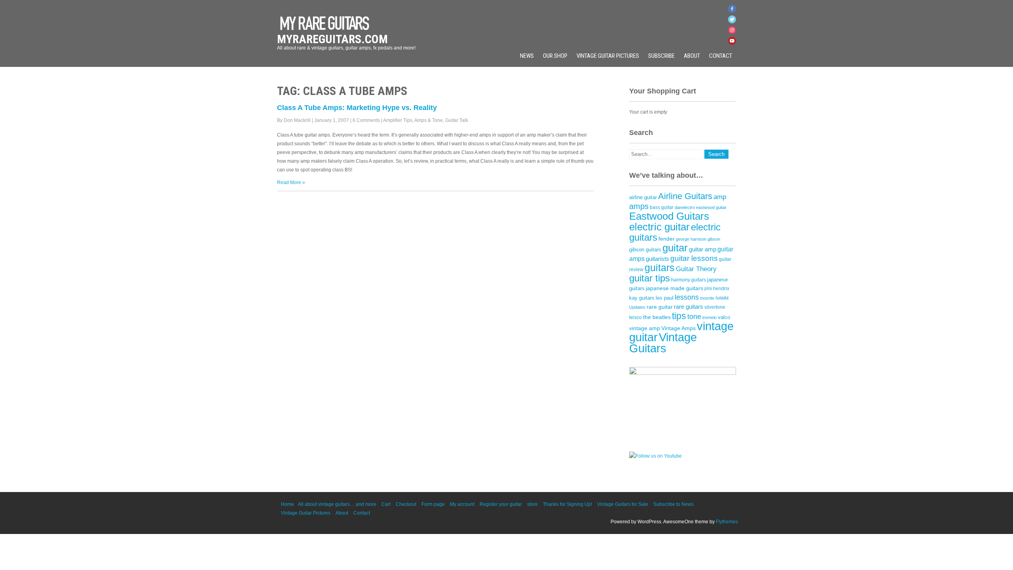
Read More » (291, 182)
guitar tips (649, 278)
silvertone (714, 307)
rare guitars (688, 306)
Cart (386, 504)
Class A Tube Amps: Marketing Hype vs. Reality (357, 108)
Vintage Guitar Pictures (608, 55)
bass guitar (661, 207)
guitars (660, 267)
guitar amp (702, 249)
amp (719, 197)
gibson (714, 239)
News (527, 55)
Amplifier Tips (397, 120)
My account (462, 504)
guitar (675, 248)
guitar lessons (694, 258)
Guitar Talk (456, 120)
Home (287, 504)
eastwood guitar (711, 207)
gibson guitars (645, 250)
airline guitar (643, 197)
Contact (720, 55)
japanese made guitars (674, 288)
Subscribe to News (673, 504)
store (532, 504)
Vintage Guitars (663, 343)
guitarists (657, 259)
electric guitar (659, 226)
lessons (687, 297)
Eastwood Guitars (669, 216)
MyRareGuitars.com (332, 39)
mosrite (707, 298)
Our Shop (555, 55)
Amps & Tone (428, 120)
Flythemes (727, 521)
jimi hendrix (716, 288)
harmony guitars (688, 280)
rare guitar (660, 307)
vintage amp (644, 328)
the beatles (657, 317)
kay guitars (641, 298)
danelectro (685, 207)
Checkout (406, 504)
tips (679, 316)
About (692, 55)
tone (694, 317)
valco (724, 317)
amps (639, 206)
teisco (635, 317)
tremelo (709, 317)
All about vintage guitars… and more (337, 504)
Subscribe (661, 55)
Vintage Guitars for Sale (622, 504)
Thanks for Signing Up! (567, 504)
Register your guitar (501, 504)
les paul (664, 298)
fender (666, 239)
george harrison (691, 239)
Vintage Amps (678, 328)
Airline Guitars (685, 196)
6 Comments (366, 120)
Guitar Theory (696, 269)
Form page (433, 504)
